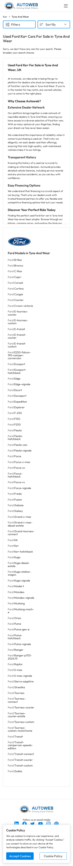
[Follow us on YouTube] (40, 823)
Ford (15, 260)
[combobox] (54, 24)
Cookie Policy (53, 856)
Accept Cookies (20, 856)
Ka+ (5, 16)
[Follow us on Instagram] (48, 823)
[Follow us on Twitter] (32, 823)
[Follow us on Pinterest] (56, 823)
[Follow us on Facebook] (24, 823)
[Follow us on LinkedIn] (16, 823)
